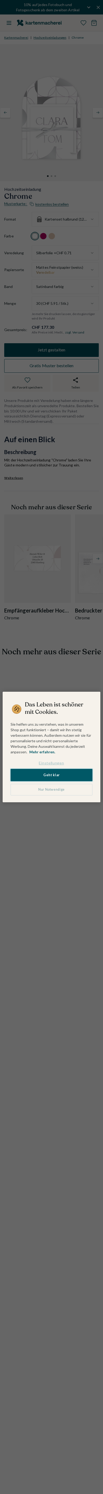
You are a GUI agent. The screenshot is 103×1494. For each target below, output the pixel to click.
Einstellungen (51, 763)
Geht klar (51, 775)
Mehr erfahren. (42, 752)
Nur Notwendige (51, 789)
